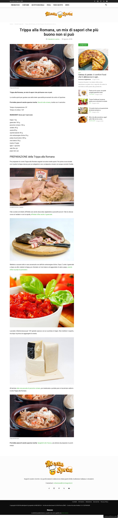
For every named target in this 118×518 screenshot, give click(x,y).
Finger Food (15, 5)
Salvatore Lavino (53, 39)
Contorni (25, 5)
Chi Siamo (81, 502)
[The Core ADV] (50, 511)
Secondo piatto (92, 120)
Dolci (90, 103)
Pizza (49, 5)
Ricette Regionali (38, 5)
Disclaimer (96, 502)
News (67, 5)
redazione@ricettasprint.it (63, 483)
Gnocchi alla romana (44, 102)
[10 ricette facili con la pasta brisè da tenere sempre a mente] (83, 110)
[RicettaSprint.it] (59, 14)
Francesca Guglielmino (84, 79)
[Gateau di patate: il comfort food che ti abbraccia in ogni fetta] (93, 59)
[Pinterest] (100, 1)
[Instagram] (97, 1)
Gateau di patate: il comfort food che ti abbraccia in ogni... (92, 76)
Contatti (74, 502)
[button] (106, 5)
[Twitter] (103, 1)
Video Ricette (58, 5)
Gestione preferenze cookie (110, 516)
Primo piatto (91, 94)
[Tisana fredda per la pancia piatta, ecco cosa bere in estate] (83, 102)
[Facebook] (94, 1)
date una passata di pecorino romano (28, 388)
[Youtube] (106, 1)
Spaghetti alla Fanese (45, 443)
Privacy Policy (104, 502)
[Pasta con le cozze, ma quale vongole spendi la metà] (83, 93)
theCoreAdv (65, 513)
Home (11, 24)
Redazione (89, 502)
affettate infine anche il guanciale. (41, 214)
